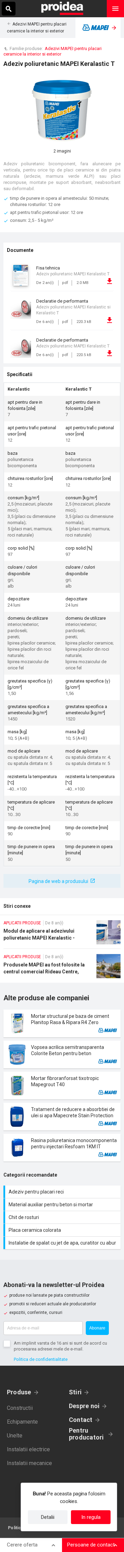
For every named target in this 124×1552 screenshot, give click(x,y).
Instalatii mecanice (29, 1463)
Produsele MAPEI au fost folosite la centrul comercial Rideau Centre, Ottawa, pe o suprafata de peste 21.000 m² (62, 968)
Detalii (47, 1517)
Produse (19, 1392)
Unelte (14, 1435)
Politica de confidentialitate (41, 1359)
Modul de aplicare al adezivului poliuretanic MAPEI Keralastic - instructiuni (62, 934)
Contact (81, 1419)
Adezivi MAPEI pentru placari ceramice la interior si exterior (52, 51)
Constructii (20, 1408)
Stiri (75, 1392)
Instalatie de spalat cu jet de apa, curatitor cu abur (63, 1243)
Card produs (62, 1023)
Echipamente (22, 1421)
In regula (91, 1517)
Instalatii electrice (28, 1449)
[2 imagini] (62, 111)
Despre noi (84, 1405)
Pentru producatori (86, 1434)
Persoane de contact (91, 1545)
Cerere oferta (22, 1545)
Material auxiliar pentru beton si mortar (63, 1204)
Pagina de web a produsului (58, 881)
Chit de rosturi (63, 1217)
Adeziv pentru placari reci (63, 1192)
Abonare (97, 1328)
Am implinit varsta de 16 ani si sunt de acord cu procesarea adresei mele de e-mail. (60, 1346)
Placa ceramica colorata (63, 1230)
